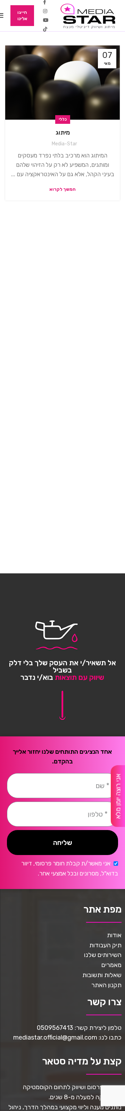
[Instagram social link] (45, 11)
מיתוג (63, 132)
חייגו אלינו (22, 15)
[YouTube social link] (46, 20)
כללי (63, 119)
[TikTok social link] (45, 29)
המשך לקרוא (62, 189)
